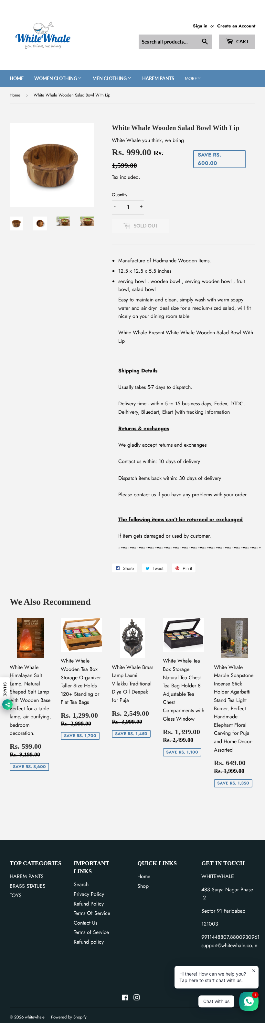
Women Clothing (56, 78)
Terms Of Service (92, 913)
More (191, 78)
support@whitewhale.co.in (229, 945)
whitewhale (35, 1017)
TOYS (16, 895)
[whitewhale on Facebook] (125, 998)
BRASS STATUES (28, 886)
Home (17, 78)
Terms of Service (91, 932)
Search (81, 884)
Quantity (119, 194)
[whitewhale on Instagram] (136, 998)
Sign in (200, 26)
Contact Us (85, 923)
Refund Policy (89, 903)
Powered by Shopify (69, 1017)
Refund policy (89, 942)
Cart (242, 41)
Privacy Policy (89, 894)
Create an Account (236, 26)
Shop (143, 886)
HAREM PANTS (27, 876)
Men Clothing (110, 78)
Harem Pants (158, 78)
